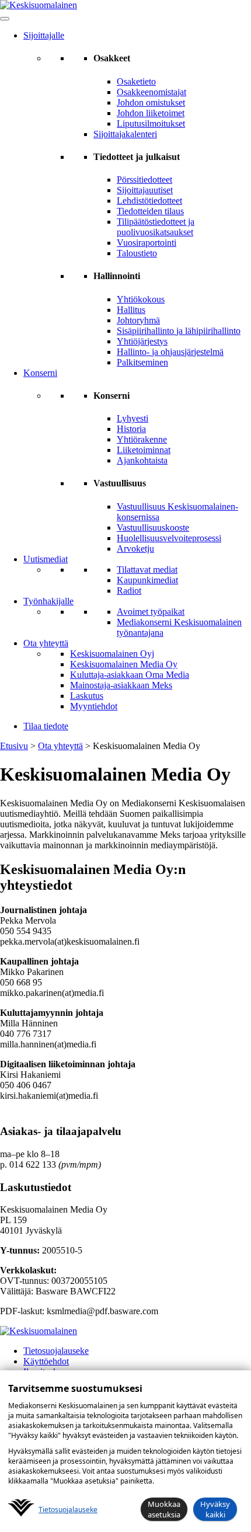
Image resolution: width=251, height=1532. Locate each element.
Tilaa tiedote (45, 726)
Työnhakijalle (48, 601)
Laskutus (86, 696)
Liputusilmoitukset (151, 123)
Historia (131, 429)
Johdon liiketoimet (150, 113)
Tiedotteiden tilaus (150, 211)
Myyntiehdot (93, 706)
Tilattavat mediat (147, 569)
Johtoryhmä (138, 320)
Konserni (40, 373)
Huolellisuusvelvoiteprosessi (169, 538)
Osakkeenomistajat (151, 92)
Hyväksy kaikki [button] (215, 1509)
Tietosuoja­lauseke (68, 1509)
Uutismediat (45, 559)
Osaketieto (136, 81)
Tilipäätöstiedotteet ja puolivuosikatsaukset (155, 227)
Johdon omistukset (151, 102)
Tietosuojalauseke (56, 1351)
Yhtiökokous (141, 299)
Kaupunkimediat (147, 580)
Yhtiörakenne (142, 439)
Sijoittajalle (43, 35)
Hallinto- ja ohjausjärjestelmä (170, 352)
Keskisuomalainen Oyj (112, 654)
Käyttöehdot (46, 1361)
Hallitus (131, 310)
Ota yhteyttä (45, 643)
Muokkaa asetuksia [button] (164, 1509)
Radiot (129, 591)
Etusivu (14, 746)
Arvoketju (135, 548)
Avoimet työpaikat (150, 612)
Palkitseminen (142, 362)
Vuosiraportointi (146, 243)
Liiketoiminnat (143, 450)
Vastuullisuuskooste (153, 527)
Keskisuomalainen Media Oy (123, 664)
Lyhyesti (132, 418)
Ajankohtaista (142, 460)
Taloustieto (137, 253)
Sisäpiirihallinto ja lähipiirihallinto (178, 331)
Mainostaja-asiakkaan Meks (121, 685)
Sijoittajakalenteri (125, 134)
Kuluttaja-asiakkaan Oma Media (129, 675)
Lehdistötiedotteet (149, 201)
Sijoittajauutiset (145, 190)
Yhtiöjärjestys (142, 341)
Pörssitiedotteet (144, 179)
